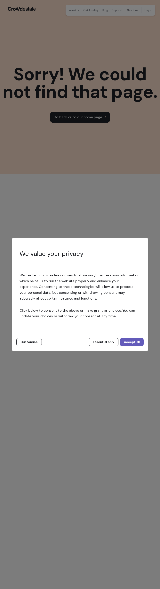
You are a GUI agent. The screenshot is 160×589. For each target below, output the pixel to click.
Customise (29, 342)
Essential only (103, 342)
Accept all (132, 342)
